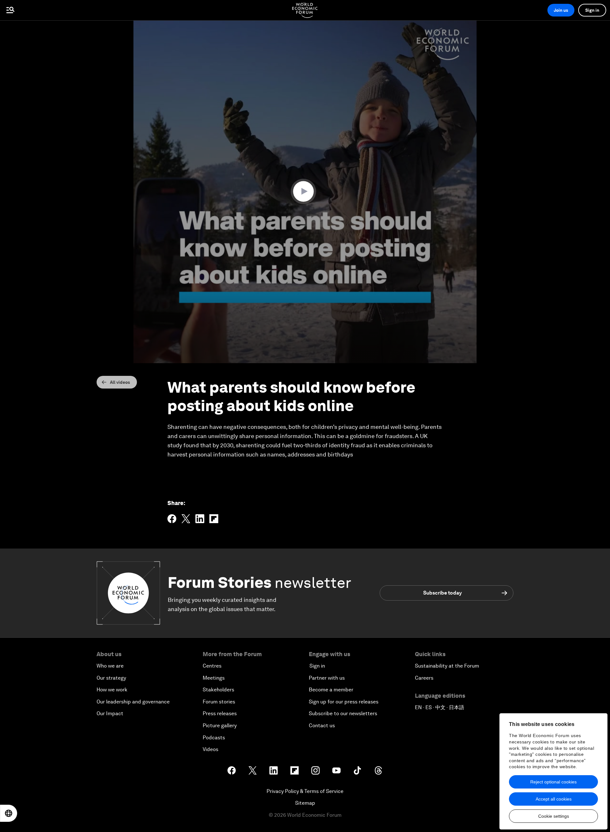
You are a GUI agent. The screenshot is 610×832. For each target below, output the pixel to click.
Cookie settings (553, 816)
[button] (305, 191)
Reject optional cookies (553, 781)
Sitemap (305, 803)
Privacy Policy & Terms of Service (305, 791)
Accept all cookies (554, 799)
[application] (305, 191)
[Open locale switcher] (8, 813)
